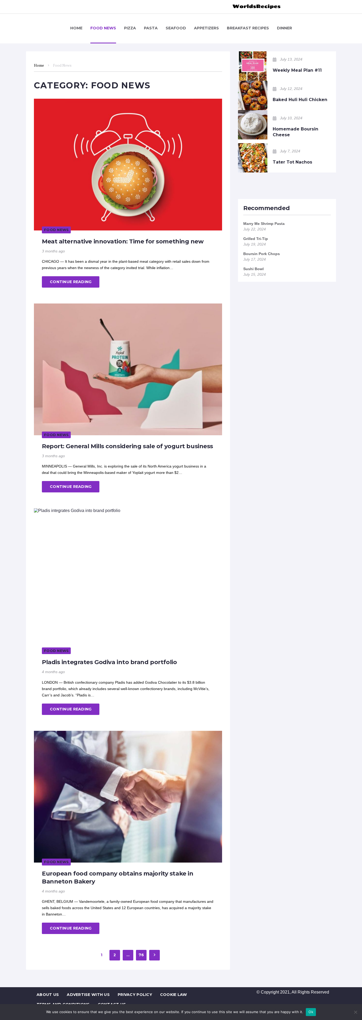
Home (39, 65)
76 (141, 955)
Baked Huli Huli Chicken (300, 99)
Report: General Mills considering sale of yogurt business (127, 446)
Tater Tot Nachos (292, 162)
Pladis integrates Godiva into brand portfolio (109, 662)
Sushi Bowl (253, 269)
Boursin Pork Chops (261, 254)
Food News (56, 230)
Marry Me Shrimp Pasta (264, 223)
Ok (310, 1012)
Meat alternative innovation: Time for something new (123, 241)
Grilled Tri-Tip (255, 239)
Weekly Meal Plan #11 (297, 70)
